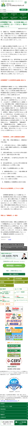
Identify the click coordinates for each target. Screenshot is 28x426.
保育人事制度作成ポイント (14, 18)
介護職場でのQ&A (6, 297)
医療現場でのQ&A (6, 301)
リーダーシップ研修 (14, 351)
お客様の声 (3, 417)
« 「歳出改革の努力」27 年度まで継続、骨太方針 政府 (12, 244)
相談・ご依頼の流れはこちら (23, 10)
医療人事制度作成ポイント (23, 18)
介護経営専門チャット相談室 (14, 355)
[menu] (25, 2)
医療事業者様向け (23, 14)
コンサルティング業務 (5, 278)
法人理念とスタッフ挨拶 (6, 406)
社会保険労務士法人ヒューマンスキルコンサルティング (12, 4)
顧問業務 (2, 282)
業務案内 (2, 403)
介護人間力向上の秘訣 (14, 346)
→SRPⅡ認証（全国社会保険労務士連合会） (9, 400)
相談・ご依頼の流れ (14, 274)
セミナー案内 (3, 285)
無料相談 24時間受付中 (14, 266)
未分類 (9, 239)
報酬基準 (4, 289)
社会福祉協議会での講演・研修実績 (6, 292)
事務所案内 (3, 409)
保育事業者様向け (14, 14)
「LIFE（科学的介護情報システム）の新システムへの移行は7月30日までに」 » (13, 248)
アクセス (2, 411)
